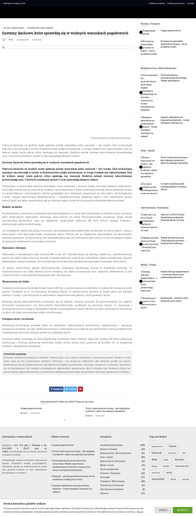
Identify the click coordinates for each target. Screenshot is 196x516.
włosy (173, 479)
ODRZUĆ (163, 510)
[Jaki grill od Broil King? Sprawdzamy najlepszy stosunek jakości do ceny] (150, 222)
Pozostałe (105, 477)
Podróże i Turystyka (110, 473)
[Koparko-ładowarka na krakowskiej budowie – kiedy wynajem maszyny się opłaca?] (150, 126)
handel (166, 466)
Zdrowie (104, 493)
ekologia (154, 466)
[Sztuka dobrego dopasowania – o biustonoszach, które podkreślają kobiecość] (150, 281)
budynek (157, 452)
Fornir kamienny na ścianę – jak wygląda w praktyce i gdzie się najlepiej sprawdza (108, 409)
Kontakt (190, 3)
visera (11, 39)
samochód (158, 479)
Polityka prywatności (176, 3)
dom (154, 459)
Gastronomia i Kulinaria (112, 461)
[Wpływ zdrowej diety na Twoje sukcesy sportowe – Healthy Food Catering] (150, 244)
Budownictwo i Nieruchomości (40, 28)
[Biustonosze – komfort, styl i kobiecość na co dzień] (150, 302)
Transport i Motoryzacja (112, 481)
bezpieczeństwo (157, 446)
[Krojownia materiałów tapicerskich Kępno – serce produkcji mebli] (150, 47)
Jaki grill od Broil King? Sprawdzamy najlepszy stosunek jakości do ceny (173, 217)
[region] (98, 507)
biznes (172, 446)
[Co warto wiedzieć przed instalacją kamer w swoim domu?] (150, 188)
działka (166, 460)
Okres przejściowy (109, 469)
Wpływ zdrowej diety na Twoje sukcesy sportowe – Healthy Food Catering (173, 240)
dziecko (179, 459)
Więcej (140, 511)
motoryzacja (156, 473)
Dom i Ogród (106, 457)
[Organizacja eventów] (150, 32)
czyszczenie (172, 453)
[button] (65, 420)
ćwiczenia (185, 479)
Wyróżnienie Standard (111, 489)
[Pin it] (80, 389)
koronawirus (182, 466)
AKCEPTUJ (182, 510)
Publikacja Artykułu (157, 3)
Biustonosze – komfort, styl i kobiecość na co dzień (175, 299)
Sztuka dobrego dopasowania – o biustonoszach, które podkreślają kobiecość (175, 274)
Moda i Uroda (107, 465)
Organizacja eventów (31, 408)
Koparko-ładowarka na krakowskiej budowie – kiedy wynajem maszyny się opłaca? (175, 121)
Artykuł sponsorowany (14, 28)
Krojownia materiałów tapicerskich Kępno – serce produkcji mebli (174, 44)
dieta (184, 453)
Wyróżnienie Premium (112, 485)
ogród (169, 472)
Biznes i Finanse (108, 449)
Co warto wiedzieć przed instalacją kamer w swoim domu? (174, 186)
